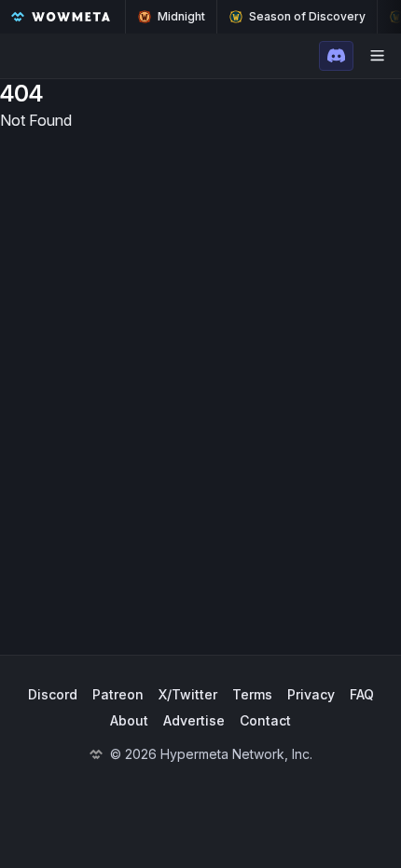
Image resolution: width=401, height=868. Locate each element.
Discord (52, 694)
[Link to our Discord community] (336, 56)
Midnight (181, 16)
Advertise (194, 720)
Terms (252, 694)
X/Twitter (188, 694)
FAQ (362, 694)
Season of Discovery (307, 16)
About (129, 720)
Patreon (118, 694)
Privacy (311, 694)
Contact (265, 720)
